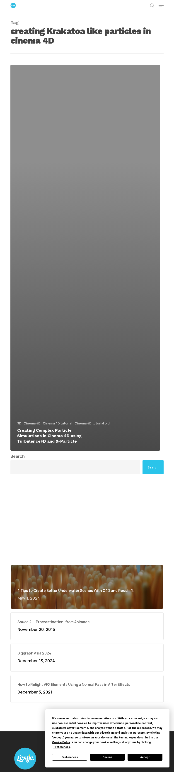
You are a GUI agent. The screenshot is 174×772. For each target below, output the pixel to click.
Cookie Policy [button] (61, 742)
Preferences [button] (61, 747)
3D (19, 423)
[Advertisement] (87, 519)
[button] (161, 5)
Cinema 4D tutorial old (92, 423)
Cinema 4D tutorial (57, 423)
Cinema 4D (32, 423)
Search (17, 456)
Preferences (69, 757)
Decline (107, 757)
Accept (145, 757)
